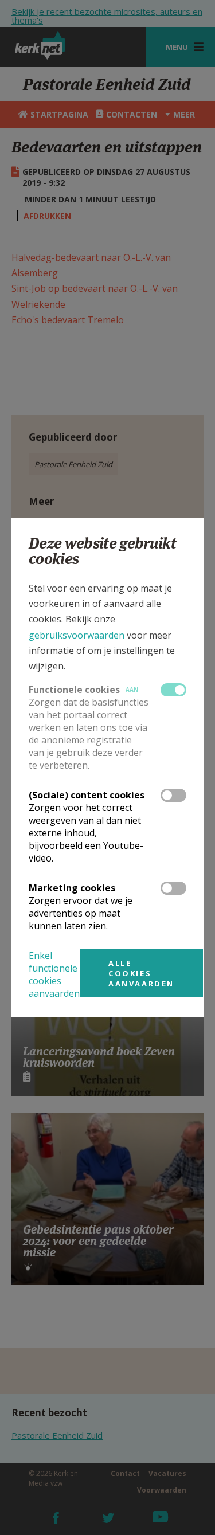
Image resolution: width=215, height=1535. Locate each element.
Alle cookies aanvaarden (141, 973)
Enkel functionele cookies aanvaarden (54, 974)
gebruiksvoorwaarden (76, 635)
